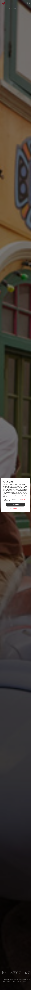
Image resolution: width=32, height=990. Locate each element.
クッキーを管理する (15, 508)
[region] (15, 495)
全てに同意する (15, 504)
